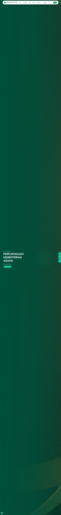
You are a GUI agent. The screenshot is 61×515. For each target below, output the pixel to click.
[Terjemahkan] (49, 2)
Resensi (30, 2)
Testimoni (33, 2)
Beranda (20, 2)
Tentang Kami (39, 2)
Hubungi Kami (45, 2)
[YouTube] (59, 261)
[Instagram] (59, 256)
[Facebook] (59, 254)
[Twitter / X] (59, 258)
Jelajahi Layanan (7, 266)
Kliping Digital (25, 2)
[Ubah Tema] (51, 3)
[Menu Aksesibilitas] (2, 513)
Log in (55, 2)
